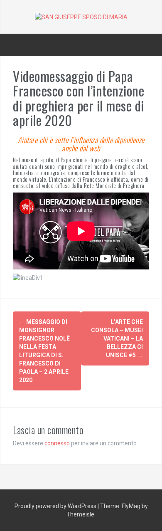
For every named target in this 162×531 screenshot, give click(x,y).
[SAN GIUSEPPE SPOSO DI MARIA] (81, 16)
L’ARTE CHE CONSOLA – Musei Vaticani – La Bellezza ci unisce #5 (117, 338)
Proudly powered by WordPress (56, 506)
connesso (57, 443)
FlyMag (131, 506)
